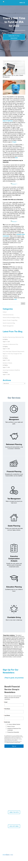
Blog (4, 780)
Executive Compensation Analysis (14, 558)
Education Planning (14, 587)
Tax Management (14, 498)
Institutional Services (8, 314)
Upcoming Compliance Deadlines (11, 370)
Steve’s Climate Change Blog (10, 320)
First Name (7, 708)
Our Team (5, 772)
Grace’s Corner (11, 726)
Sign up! (14, 746)
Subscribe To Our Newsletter (14, 37)
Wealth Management (8, 326)
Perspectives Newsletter (13, 732)
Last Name (7, 715)
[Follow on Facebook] (10, 831)
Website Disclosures (8, 786)
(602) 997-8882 (14, 826)
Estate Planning (14, 526)
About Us (5, 767)
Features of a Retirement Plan (10, 344)
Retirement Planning (14, 444)
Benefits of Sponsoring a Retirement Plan (13, 337)
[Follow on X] (15, 831)
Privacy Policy (6, 783)
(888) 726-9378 (14, 812)
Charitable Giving (14, 617)
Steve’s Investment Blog (9, 323)
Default (5, 312)
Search (23, 303)
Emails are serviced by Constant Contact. (13, 742)
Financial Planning (14, 471)
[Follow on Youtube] (18, 831)
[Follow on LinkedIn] (13, 831)
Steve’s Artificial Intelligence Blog (11, 317)
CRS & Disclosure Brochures (10, 789)
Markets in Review (7, 363)
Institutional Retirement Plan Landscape (14, 729)
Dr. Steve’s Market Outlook (13, 724)
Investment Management (14, 418)
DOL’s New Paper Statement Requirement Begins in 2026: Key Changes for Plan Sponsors (13, 354)
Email (5, 702)
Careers (5, 769)
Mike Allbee (7, 75)
